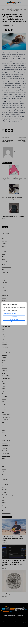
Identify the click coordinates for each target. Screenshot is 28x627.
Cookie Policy (6, 313)
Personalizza (14, 316)
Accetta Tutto (14, 321)
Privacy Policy (13, 313)
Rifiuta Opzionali (14, 319)
